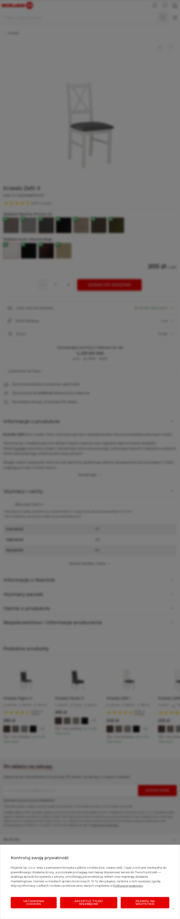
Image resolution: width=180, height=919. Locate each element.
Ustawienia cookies (33, 902)
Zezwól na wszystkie (145, 902)
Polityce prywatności (128, 885)
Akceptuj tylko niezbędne (88, 902)
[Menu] (173, 909)
